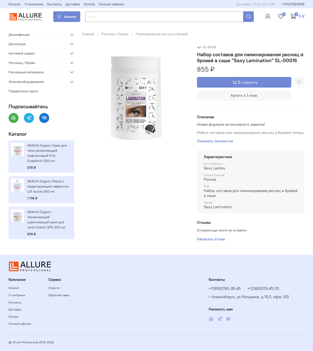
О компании (34, 4)
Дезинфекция (19, 34)
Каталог (15, 4)
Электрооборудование (26, 81)
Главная (88, 34)
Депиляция (17, 44)
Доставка (73, 4)
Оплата (89, 4)
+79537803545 (292, 4)
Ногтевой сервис (22, 53)
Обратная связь (59, 295)
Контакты (54, 4)
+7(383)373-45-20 (263, 288)
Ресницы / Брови (115, 34)
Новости (54, 288)
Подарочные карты (23, 91)
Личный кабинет (111, 4)
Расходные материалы (26, 72)
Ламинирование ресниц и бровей (162, 34)
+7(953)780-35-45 (225, 288)
